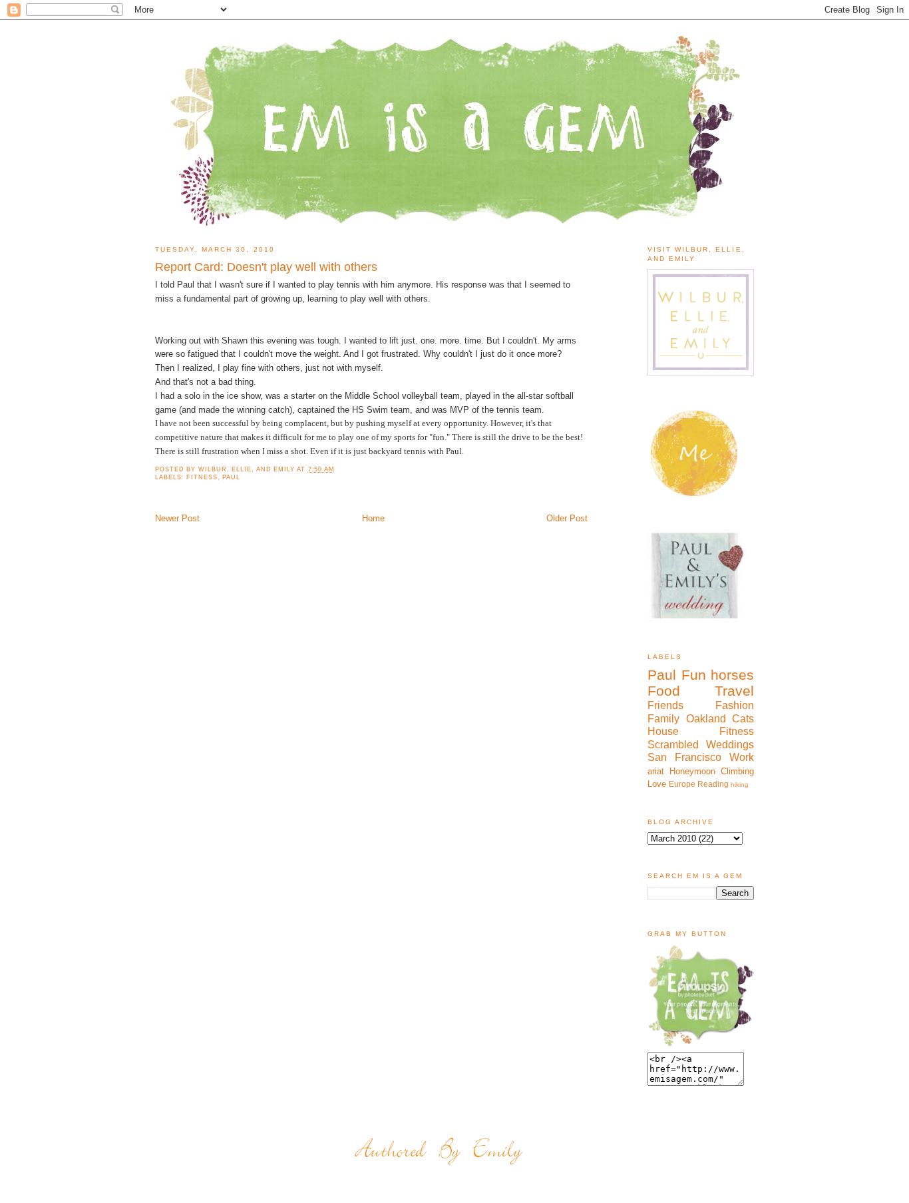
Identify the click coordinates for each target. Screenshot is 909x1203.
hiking (740, 784)
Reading (713, 784)
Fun (693, 674)
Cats (743, 718)
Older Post (567, 518)
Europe (682, 784)
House (663, 731)
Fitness (201, 477)
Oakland (706, 718)
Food (663, 690)
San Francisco (684, 757)
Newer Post (177, 518)
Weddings (730, 744)
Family (663, 718)
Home (373, 518)
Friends (665, 705)
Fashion (734, 705)
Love (656, 784)
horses (732, 674)
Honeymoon (692, 771)
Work (741, 757)
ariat (655, 771)
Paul (231, 477)
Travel (734, 690)
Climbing (737, 771)
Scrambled (673, 744)
